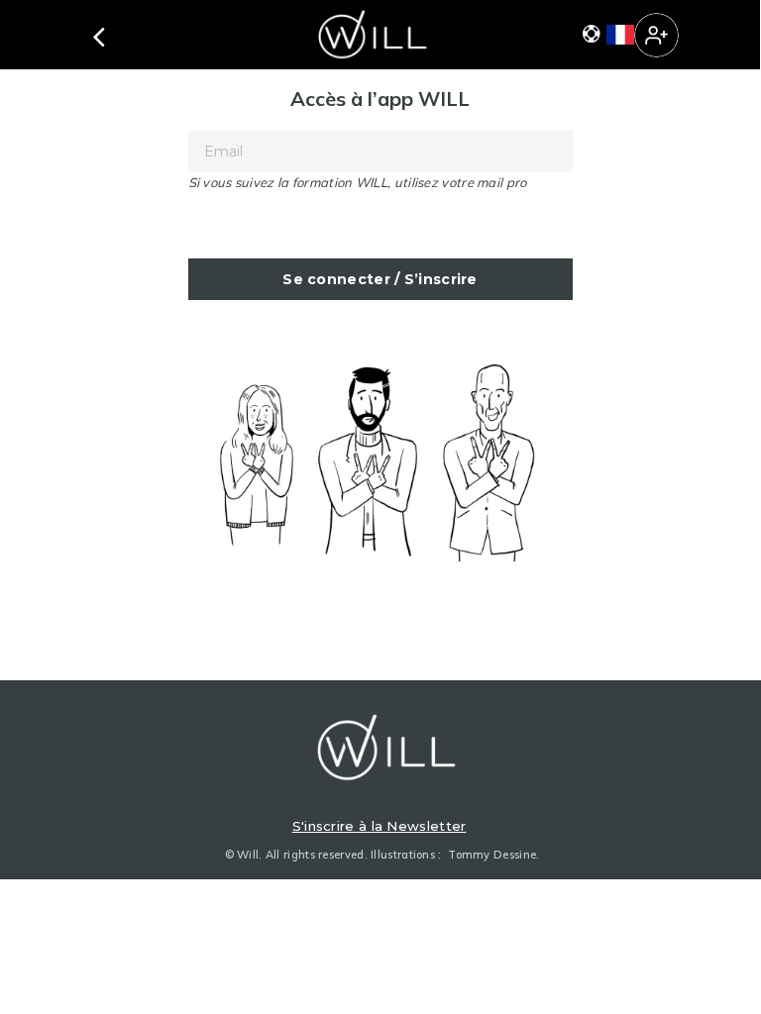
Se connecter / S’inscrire (380, 279)
